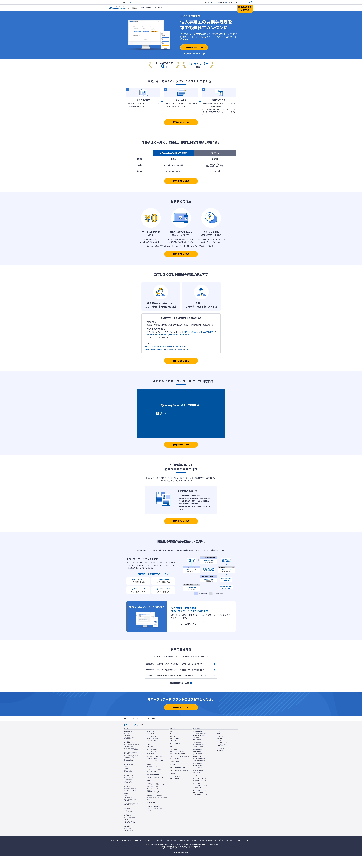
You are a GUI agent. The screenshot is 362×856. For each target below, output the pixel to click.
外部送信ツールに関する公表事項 (202, 840)
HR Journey (220, 750)
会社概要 (207, 2)
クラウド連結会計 (128, 782)
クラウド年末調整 (128, 811)
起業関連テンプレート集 (199, 790)
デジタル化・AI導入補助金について (156, 769)
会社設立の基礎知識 (198, 754)
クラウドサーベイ (129, 825)
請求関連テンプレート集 (199, 778)
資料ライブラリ (221, 734)
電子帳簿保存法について (153, 766)
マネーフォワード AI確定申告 (131, 749)
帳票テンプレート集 (198, 783)
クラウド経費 (127, 767)
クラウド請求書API (175, 776)
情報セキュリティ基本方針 (142, 840)
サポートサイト (174, 734)
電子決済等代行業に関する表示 (224, 840)
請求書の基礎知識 (197, 749)
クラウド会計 (127, 734)
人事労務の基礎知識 (198, 747)
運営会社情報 (114, 840)
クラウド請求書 (132, 752)
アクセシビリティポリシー (244, 840)
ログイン (247, 2)
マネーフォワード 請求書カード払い (156, 783)
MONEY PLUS (221, 745)
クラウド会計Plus (129, 738)
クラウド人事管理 (128, 796)
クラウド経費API (174, 778)
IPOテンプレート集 (198, 792)
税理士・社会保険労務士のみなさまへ (179, 770)
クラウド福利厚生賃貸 (129, 822)
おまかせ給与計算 (151, 741)
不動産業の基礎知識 (198, 770)
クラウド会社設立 (151, 751)
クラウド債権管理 (130, 763)
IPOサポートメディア (175, 764)
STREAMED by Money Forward (155, 791)
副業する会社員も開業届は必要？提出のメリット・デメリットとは (167, 349)
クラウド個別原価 (128, 778)
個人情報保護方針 (126, 840)
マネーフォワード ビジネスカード (155, 756)
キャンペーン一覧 (221, 736)
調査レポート (220, 738)
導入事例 (172, 736)
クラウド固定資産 (128, 774)
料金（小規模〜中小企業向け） (178, 754)
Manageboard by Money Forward (155, 794)
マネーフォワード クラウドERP (155, 761)
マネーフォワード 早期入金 (154, 787)
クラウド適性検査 (128, 829)
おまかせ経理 (150, 734)
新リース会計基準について (153, 771)
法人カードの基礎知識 (199, 758)
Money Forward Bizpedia (200, 734)
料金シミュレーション (175, 758)
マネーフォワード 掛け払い (130, 789)
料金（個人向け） (174, 749)
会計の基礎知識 (197, 742)
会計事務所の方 (219, 2)
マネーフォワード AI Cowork (155, 805)
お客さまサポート (234, 2)
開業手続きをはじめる (181, 122)
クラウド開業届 (151, 754)
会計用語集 (196, 737)
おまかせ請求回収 (151, 736)
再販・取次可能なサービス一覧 (155, 777)
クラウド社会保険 (128, 814)
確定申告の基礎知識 (198, 744)
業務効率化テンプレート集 (200, 795)
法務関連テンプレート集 (199, 788)
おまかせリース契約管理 (153, 738)
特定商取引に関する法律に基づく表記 (178, 840)
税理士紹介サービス (175, 738)
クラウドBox (130, 785)
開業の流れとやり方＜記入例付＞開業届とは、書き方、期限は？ (166, 346)
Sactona (157, 798)
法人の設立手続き (145, 7)
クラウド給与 (127, 807)
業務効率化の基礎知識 (199, 761)
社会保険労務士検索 (175, 743)
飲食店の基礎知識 (197, 763)
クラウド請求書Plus (129, 760)
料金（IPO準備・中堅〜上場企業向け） (180, 756)
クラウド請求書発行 (132, 756)
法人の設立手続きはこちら (193, 54)
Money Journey (220, 748)
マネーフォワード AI (154, 809)
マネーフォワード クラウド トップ (119, 2)
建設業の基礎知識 (197, 765)
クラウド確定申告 (132, 745)
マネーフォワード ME (222, 741)
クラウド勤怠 (130, 800)
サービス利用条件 (158, 840)
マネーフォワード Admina (153, 758)
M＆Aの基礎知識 (197, 768)
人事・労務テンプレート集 (200, 785)
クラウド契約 (150, 747)
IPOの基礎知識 (197, 756)
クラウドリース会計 (130, 741)
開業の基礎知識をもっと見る (179, 683)
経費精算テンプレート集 (199, 781)
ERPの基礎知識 (197, 740)
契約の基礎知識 (197, 751)
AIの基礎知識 (196, 772)
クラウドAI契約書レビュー (153, 749)
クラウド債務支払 (128, 771)
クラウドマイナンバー (129, 818)
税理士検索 (173, 741)
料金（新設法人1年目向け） (177, 751)
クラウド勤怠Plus (131, 803)
